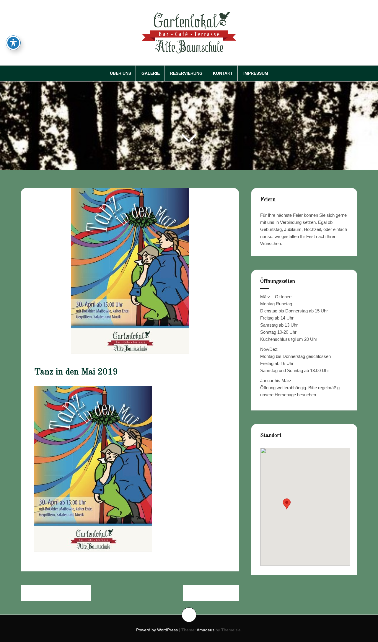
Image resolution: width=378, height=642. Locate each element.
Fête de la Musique (211, 592)
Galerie (150, 73)
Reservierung (186, 73)
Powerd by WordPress (157, 630)
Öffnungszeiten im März (55, 592)
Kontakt (223, 73)
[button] (287, 503)
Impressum (255, 73)
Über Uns (120, 73)
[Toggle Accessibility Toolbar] (13, 43)
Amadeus (205, 630)
